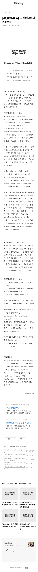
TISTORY (19, 568)
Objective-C (13, 446)
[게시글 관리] (14, 439)
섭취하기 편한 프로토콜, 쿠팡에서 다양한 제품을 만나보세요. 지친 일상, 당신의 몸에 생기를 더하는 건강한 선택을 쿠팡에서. (18, 427)
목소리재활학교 (13, 408)
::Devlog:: (19, 3)
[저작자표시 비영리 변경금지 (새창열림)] (29, 439)
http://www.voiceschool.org (15, 404)
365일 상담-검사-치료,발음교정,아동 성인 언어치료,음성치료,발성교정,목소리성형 (19, 412)
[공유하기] (12, 439)
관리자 (26, 568)
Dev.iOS (6, 446)
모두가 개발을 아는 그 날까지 (12, 546)
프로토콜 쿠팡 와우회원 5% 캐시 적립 (18, 423)
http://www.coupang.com (15, 420)
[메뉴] (3, 3)
